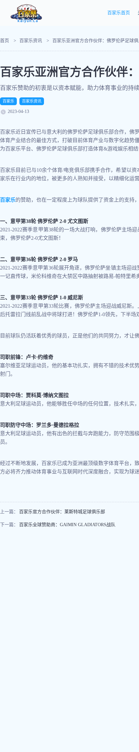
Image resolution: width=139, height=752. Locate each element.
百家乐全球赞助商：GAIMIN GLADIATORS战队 (67, 524)
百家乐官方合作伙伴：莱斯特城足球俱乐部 (62, 511)
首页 (4, 40)
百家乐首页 (118, 12)
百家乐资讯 (30, 40)
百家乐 (8, 101)
